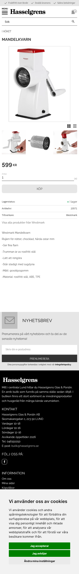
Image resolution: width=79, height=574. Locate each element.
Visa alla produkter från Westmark (23, 222)
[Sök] (73, 22)
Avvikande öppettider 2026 (19, 437)
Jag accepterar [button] (39, 545)
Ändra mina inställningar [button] (39, 561)
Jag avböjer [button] (39, 553)
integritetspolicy (63, 364)
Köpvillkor (8, 487)
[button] (5, 14)
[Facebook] (4, 461)
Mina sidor (8, 483)
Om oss (6, 478)
